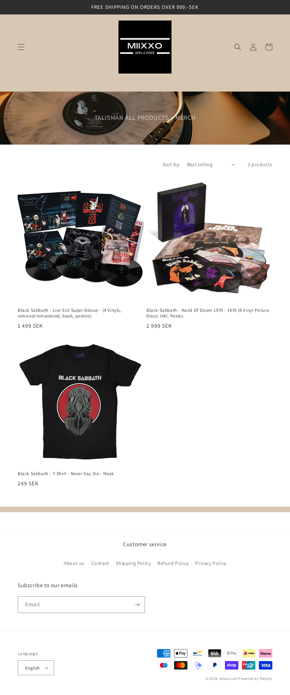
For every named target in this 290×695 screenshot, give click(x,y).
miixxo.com (228, 678)
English (32, 668)
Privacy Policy (210, 563)
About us (74, 563)
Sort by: (171, 164)
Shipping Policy (133, 563)
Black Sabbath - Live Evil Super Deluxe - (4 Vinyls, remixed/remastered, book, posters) (69, 313)
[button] (21, 47)
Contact (100, 563)
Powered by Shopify (255, 678)
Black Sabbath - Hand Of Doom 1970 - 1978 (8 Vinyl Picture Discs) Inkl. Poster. (207, 313)
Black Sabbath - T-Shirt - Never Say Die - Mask (66, 474)
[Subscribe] (137, 604)
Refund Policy (173, 563)
